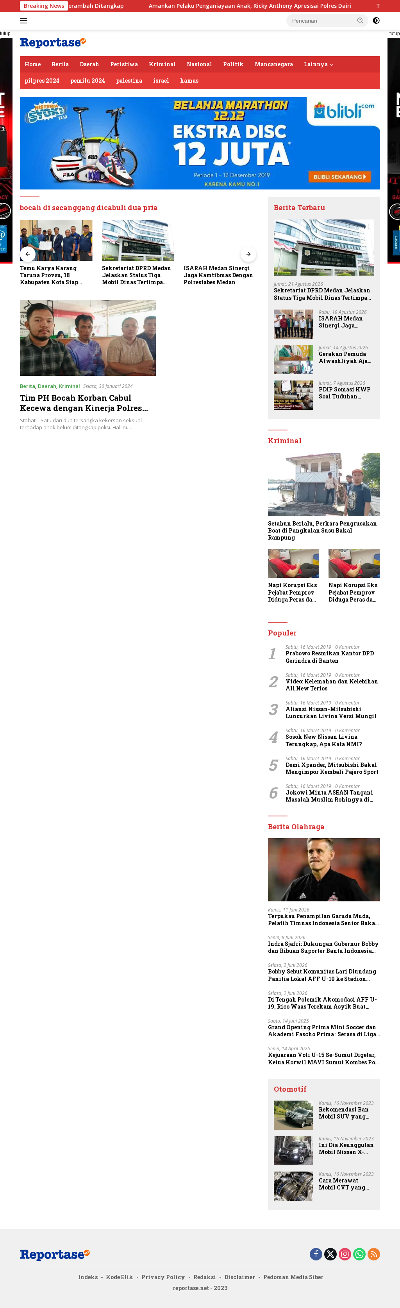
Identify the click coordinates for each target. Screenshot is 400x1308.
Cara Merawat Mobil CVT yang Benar (342, 1184)
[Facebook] (316, 1255)
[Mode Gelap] (376, 20)
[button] (360, 20)
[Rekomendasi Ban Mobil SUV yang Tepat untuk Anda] (293, 1115)
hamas (189, 80)
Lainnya (316, 64)
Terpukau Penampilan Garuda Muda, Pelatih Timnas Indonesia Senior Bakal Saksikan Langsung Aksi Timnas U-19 (322, 920)
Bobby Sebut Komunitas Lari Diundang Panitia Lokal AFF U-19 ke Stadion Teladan (322, 975)
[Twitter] (330, 1255)
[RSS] (374, 1255)
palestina (129, 80)
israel (161, 80)
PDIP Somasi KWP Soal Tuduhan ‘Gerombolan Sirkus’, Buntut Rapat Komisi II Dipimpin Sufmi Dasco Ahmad (345, 393)
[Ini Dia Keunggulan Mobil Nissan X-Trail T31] (293, 1150)
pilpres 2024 (42, 80)
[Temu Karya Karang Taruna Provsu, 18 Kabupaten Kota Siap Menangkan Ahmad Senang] (56, 240)
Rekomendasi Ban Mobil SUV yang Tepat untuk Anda (344, 1113)
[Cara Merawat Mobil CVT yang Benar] (293, 1186)
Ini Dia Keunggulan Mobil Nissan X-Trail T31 (346, 1149)
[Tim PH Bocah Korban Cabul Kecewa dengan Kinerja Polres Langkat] (88, 338)
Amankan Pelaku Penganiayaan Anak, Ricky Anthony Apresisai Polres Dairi (211, 5)
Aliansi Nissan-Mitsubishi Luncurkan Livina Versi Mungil (331, 713)
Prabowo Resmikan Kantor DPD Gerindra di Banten (330, 657)
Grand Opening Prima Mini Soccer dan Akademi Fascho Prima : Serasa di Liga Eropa (322, 1031)
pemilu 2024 (87, 80)
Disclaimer (239, 1277)
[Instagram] (345, 1255)
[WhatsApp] (359, 1255)
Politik (233, 64)
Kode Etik (119, 1277)
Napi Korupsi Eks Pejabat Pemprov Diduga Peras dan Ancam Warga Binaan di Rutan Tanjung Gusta (292, 592)
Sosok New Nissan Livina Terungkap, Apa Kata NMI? (324, 740)
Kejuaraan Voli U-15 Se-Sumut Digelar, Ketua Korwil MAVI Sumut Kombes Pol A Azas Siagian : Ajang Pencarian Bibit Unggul (322, 1058)
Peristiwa (124, 64)
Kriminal (162, 64)
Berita (60, 64)
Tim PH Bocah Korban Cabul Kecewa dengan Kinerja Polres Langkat (81, 408)
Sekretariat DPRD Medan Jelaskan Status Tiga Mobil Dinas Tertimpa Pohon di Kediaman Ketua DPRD (136, 275)
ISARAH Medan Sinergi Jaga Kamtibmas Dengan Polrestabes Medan (218, 275)
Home (33, 64)
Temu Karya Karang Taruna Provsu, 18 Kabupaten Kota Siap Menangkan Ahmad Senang (49, 275)
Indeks (88, 1277)
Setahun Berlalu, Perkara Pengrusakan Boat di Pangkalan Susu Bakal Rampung (322, 530)
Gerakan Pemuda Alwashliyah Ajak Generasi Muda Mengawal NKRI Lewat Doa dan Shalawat (345, 357)
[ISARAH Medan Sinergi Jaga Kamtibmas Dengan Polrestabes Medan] (220, 240)
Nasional (199, 64)
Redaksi (204, 1277)
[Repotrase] (53, 42)
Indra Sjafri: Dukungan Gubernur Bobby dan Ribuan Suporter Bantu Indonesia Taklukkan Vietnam (323, 947)
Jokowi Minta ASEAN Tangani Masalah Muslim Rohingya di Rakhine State (329, 796)
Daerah (89, 64)
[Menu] (25, 20)
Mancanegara (274, 64)
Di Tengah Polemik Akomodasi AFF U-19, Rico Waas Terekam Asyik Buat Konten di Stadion (322, 1003)
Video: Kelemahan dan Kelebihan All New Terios (332, 685)
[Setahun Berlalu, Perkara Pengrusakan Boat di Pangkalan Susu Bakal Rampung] (324, 484)
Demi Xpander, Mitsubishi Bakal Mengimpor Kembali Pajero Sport (332, 768)
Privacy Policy (163, 1277)
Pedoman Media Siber (293, 1277)
